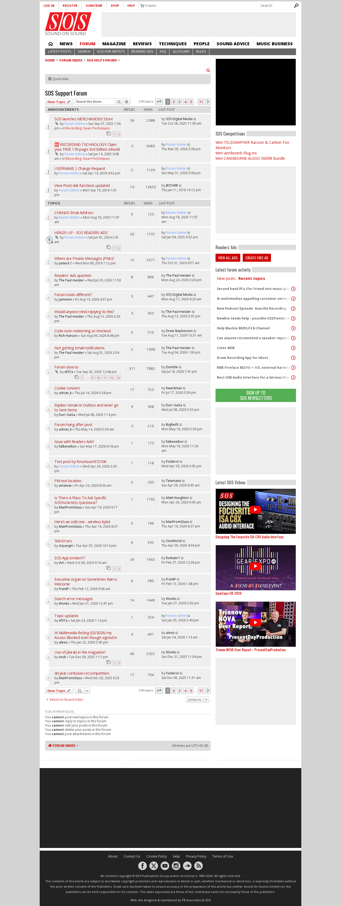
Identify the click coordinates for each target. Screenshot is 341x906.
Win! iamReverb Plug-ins (236, 152)
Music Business (275, 44)
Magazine (114, 44)
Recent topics (251, 278)
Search (84, 51)
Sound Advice (233, 44)
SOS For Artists (111, 51)
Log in (49, 5)
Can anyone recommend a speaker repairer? (254, 338)
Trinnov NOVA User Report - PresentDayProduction (251, 649)
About (112, 856)
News (66, 44)
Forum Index (70, 60)
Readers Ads (142, 51)
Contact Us (132, 856)
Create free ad (256, 257)
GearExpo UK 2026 (229, 593)
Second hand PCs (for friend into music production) (254, 288)
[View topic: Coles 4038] (293, 348)
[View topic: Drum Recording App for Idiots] (293, 357)
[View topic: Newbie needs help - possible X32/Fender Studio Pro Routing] (293, 318)
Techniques (173, 44)
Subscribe (94, 5)
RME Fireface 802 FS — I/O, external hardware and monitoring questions (254, 367)
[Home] (68, 21)
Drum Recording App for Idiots (242, 357)
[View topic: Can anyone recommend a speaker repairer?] (293, 338)
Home (50, 43)
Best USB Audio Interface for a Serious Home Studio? (254, 377)
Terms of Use (222, 856)
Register (70, 5)
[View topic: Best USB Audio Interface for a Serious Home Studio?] (293, 377)
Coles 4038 (225, 348)
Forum (87, 44)
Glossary (181, 51)
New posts (226, 278)
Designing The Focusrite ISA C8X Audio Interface (249, 536)
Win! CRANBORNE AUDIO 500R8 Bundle (250, 158)
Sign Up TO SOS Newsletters (256, 395)
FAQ (163, 51)
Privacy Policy (196, 856)
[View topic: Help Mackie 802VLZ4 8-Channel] (293, 328)
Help (131, 5)
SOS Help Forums (102, 60)
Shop (115, 5)
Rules (201, 51)
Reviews (142, 44)
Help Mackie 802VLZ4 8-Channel (243, 328)
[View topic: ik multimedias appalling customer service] (293, 298)
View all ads (228, 257)
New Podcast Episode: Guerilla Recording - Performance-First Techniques (254, 308)
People (202, 44)
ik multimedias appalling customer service (253, 298)
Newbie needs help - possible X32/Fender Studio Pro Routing (254, 318)
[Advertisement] (256, 441)
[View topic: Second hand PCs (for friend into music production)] (293, 288)
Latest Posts (59, 51)
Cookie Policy (157, 856)
